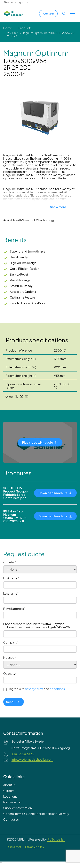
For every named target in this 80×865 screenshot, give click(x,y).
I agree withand (37, 688)
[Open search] (64, 13)
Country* (9, 562)
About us (9, 785)
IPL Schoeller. (56, 839)
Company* (10, 642)
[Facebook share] (16, 397)
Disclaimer (14, 846)
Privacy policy (34, 846)
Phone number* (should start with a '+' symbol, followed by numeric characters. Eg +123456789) (36, 625)
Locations (10, 796)
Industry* (9, 657)
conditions (57, 689)
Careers (8, 790)
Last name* (11, 593)
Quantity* (10, 673)
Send (10, 702)
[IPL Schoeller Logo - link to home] (13, 13)
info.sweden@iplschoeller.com (32, 759)
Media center (12, 802)
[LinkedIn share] (27, 397)
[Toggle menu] (72, 13)
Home (7, 28)
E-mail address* (14, 608)
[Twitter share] (21, 396)
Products (25, 28)
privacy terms (34, 689)
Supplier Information (17, 808)
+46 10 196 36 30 (22, 753)
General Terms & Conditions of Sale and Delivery (36, 813)
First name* (11, 578)
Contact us (11, 819)
